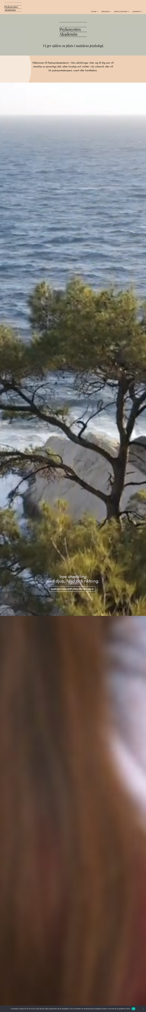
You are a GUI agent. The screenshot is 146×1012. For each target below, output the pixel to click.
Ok (133, 1009)
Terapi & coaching (120, 12)
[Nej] (143, 1009)
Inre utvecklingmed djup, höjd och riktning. (73, 579)
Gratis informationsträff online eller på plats (71, 588)
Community (136, 12)
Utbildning (105, 12)
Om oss (93, 12)
